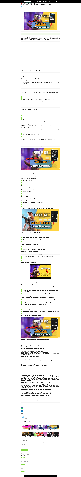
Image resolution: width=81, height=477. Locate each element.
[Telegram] (22, 412)
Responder (23, 457)
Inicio (37, 1)
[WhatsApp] (22, 409)
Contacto (55, 1)
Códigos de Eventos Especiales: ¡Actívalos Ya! (53, 421)
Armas (49, 1)
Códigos (46, 1)
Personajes (52, 1)
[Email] (22, 413)
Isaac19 (26, 416)
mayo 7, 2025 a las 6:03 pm (26, 454)
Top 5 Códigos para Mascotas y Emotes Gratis (27, 421)
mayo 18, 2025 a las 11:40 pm (26, 461)
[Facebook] (22, 407)
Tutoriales (43, 1)
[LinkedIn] (22, 410)
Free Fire (40, 1)
